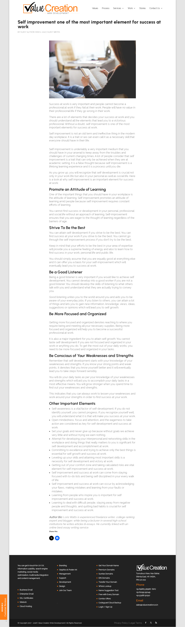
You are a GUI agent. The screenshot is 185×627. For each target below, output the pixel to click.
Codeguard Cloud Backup (110, 603)
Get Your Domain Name (109, 565)
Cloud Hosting (26, 606)
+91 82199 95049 (143, 592)
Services (117, 8)
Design (62, 586)
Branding (63, 565)
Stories (142, 8)
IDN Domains (104, 578)
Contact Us (154, 8)
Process (105, 8)
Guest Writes (53, 32)
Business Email (26, 590)
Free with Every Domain (109, 594)
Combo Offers (105, 599)
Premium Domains (106, 570)
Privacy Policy (121, 623)
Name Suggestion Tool (108, 590)
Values (95, 8)
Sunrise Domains (106, 574)
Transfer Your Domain (108, 582)
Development (65, 582)
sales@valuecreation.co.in (147, 605)
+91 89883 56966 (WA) (146, 589)
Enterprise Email (27, 594)
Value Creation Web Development (51, 623)
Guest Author (27, 32)
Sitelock (23, 602)
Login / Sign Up (105, 607)
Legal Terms (135, 623)
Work (130, 8)
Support (62, 578)
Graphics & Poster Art (68, 570)
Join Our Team (65, 590)
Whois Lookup (105, 586)
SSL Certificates (26, 598)
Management (65, 574)
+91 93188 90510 (143, 595)
